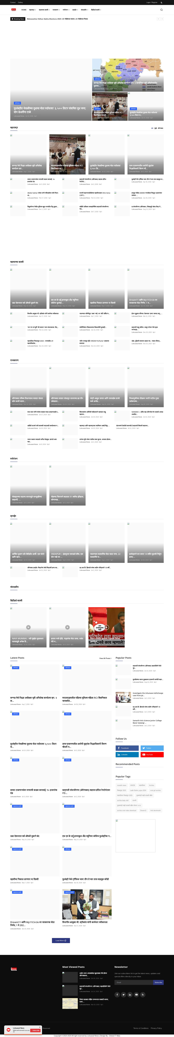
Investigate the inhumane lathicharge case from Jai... (148, 694)
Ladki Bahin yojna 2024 (138, 790)
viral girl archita (155, 790)
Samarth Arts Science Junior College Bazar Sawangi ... (147, 721)
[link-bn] (135, 835)
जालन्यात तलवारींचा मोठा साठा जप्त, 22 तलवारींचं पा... (105, 555)
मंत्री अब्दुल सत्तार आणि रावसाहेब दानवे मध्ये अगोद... (105, 400)
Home (23, 10)
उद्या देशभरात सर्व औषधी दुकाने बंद (25, 302)
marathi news (121, 785)
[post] (51, 90)
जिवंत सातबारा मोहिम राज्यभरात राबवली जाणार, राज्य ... (94, 1000)
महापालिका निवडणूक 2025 (124, 795)
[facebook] (117, 994)
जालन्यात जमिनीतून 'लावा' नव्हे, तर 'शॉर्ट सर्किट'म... (95, 313)
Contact (13, 2)
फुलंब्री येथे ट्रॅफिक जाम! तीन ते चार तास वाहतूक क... (148, 179)
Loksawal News (19, 116)
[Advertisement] (87, 38)
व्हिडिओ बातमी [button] (95, 10)
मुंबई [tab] (155, 128)
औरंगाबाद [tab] (160, 128)
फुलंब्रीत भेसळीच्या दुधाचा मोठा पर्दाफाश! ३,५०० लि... (105, 167)
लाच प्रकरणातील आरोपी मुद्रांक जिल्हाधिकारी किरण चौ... (141, 167)
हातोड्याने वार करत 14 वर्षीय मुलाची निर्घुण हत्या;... (145, 555)
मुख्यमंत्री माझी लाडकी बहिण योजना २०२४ (129, 805)
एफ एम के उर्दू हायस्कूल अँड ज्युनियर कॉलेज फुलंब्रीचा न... (86, 836)
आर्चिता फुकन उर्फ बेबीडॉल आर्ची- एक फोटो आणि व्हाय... (28, 555)
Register (154, 2)
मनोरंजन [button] (65, 10)
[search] (161, 10)
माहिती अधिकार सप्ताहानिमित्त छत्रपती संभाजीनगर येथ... (94, 207)
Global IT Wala (114, 1036)
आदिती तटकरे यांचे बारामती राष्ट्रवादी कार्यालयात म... (43, 425)
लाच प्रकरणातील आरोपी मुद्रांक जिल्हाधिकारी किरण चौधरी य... (84, 745)
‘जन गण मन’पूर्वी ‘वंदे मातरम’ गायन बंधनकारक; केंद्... (42, 327)
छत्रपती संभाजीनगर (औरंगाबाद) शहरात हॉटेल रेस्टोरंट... (93, 180)
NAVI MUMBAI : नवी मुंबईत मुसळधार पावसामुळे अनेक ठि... (27, 640)
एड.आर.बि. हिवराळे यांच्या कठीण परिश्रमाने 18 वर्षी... (95, 567)
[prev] (158, 18)
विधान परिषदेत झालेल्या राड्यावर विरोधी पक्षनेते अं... (105, 640)
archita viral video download (126, 810)
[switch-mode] (162, 2)
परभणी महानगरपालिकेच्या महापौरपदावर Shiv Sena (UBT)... (95, 194)
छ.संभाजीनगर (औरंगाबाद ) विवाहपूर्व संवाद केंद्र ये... (147, 206)
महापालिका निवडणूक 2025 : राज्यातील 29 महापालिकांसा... (40, 342)
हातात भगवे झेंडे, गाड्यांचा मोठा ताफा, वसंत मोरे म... (67, 640)
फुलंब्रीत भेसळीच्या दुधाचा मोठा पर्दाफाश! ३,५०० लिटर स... (143, 113)
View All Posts (104, 658)
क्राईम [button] (74, 10)
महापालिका (142, 785)
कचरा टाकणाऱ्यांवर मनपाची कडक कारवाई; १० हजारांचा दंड (41, 180)
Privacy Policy (156, 1028)
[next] (162, 18)
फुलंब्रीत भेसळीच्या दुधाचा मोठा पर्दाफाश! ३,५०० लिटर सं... (33, 745)
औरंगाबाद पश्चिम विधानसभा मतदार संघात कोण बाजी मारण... (27, 400)
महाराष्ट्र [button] (31, 10)
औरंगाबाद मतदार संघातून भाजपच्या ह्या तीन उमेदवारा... (67, 400)
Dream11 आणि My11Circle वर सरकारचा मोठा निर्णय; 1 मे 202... (32, 924)
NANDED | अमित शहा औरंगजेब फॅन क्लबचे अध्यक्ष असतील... (147, 413)
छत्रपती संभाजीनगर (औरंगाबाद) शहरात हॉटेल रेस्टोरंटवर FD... (86, 791)
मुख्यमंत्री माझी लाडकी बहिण (144, 795)
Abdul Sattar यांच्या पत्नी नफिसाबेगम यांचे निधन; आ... (42, 194)
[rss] (142, 994)
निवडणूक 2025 (121, 790)
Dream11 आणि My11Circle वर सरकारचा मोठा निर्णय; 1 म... (143, 301)
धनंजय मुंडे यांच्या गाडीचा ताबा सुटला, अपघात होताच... (96, 439)
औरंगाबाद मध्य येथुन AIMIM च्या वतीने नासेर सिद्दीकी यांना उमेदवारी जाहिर (48, 19)
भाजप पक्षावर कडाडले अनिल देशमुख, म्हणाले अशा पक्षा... (42, 440)
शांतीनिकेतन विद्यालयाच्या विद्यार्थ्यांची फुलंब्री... (93, 327)
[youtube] (136, 994)
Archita (151, 785)
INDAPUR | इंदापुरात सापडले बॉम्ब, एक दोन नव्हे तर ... (67, 555)
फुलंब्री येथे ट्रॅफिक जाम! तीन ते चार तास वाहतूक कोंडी (85, 879)
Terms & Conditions (141, 1028)
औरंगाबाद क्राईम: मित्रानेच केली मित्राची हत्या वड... (42, 567)
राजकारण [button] (55, 10)
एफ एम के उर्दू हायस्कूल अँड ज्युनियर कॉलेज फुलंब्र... (64, 301)
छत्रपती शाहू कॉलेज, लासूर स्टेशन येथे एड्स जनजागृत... (145, 328)
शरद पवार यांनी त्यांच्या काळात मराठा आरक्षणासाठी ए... (43, 412)
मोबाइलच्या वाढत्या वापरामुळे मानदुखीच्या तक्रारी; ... (27, 498)
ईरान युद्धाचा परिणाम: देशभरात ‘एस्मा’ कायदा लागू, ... (147, 313)
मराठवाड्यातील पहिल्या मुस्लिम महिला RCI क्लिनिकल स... (67, 167)
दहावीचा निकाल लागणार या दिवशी (102, 302)
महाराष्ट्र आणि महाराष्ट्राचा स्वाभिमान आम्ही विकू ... (94, 425)
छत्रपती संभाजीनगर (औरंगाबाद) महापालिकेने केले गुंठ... (147, 667)
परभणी (134, 800)
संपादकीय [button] (84, 10)
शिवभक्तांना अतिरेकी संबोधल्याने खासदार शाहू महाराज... (93, 413)
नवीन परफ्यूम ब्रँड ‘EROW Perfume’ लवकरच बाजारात (94, 342)
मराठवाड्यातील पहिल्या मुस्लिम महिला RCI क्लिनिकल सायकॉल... (84, 699)
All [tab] (152, 128)
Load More (60, 940)
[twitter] (123, 994)
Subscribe (158, 982)
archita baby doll (122, 800)
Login (148, 2)
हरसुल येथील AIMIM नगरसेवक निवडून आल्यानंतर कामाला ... (147, 194)
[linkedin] (130, 994)
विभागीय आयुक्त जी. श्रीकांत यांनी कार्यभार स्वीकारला (42, 313)
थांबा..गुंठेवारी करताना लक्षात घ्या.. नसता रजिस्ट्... (146, 341)
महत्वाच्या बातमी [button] (43, 10)
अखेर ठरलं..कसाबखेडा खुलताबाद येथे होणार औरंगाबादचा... (93, 974)
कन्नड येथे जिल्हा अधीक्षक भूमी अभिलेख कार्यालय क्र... (27, 167)
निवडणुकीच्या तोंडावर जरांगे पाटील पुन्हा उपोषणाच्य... (144, 400)
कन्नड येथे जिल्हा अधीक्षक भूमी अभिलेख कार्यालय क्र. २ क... (33, 699)
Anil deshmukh (155, 810)
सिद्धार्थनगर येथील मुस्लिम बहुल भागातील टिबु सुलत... (42, 206)
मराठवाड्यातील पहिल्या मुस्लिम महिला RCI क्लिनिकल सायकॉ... (108, 113)
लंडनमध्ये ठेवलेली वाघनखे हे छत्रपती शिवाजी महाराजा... (132, 425)
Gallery (20, 2)
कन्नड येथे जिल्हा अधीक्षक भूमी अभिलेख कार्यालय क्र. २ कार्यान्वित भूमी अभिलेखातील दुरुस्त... (125, 84)
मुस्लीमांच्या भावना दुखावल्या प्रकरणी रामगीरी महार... (148, 679)
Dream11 (143, 810)
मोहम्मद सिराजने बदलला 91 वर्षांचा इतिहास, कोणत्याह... (67, 498)
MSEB (132, 785)
